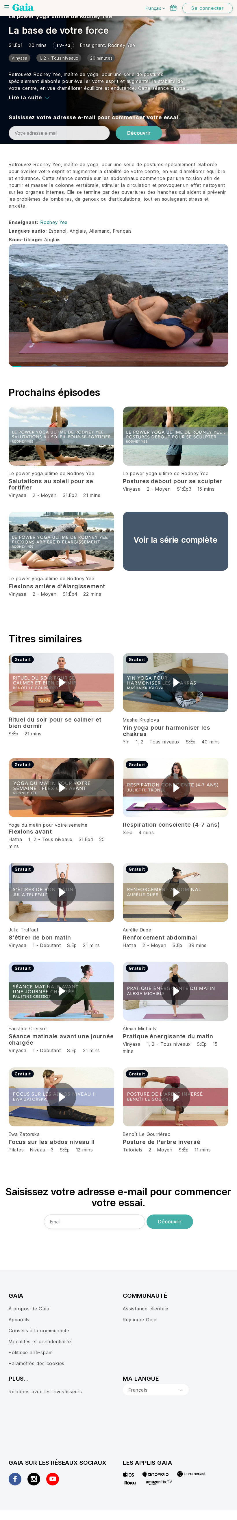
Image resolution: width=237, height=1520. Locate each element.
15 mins (205, 489)
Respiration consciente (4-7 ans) (171, 824)
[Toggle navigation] (6, 7)
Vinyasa (18, 495)
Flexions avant (30, 831)
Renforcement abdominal (160, 937)
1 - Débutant (48, 945)
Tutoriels (132, 1150)
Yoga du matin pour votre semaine (48, 825)
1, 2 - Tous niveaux (158, 742)
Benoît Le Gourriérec (147, 1134)
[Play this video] (61, 682)
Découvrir (139, 133)
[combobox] (156, 1390)
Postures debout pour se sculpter (172, 481)
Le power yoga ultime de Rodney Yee (60, 16)
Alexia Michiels (139, 1028)
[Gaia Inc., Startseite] (23, 7)
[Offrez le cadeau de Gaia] (173, 8)
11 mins (203, 1150)
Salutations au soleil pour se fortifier (51, 484)
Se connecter (207, 8)
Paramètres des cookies (36, 1363)
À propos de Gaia (29, 1309)
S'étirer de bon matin (40, 937)
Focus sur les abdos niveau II (52, 1141)
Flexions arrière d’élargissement (57, 586)
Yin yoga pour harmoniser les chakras (166, 730)
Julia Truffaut (23, 930)
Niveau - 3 (42, 1150)
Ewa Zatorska (24, 1134)
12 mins (84, 1150)
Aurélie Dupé (137, 930)
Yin (126, 742)
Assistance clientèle (146, 1309)
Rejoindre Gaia (139, 1319)
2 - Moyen (45, 495)
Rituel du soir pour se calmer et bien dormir (55, 722)
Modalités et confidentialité (40, 1341)
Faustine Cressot (28, 1028)
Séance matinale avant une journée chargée (61, 1039)
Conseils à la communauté (39, 1330)
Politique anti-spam (31, 1352)
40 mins (211, 742)
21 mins (91, 495)
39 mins (197, 945)
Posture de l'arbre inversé (162, 1141)
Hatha (15, 839)
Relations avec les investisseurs (45, 1391)
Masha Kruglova (141, 720)
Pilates (16, 1150)
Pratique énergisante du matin (168, 1036)
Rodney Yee (121, 45)
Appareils (19, 1319)
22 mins (92, 594)
